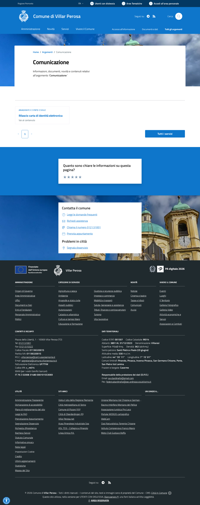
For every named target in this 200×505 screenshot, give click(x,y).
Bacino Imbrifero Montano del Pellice (119, 404)
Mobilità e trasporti (103, 300)
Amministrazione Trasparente (29, 400)
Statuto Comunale (24, 437)
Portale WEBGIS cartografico (115, 414)
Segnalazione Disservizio (27, 423)
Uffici (17, 300)
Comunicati (136, 305)
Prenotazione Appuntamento (29, 419)
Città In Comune (159, 493)
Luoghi (163, 295)
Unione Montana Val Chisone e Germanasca (122, 400)
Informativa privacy (24, 442)
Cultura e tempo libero (69, 319)
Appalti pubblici (65, 305)
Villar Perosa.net (66, 419)
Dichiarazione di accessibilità (28, 404)
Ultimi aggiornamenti (25, 461)
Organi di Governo (24, 291)
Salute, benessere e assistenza (109, 305)
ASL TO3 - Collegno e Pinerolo (73, 428)
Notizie (134, 291)
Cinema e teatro (138, 295)
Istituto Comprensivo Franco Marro (118, 428)
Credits (18, 456)
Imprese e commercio (104, 295)
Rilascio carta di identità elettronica (41, 115)
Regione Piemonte (25, 3)
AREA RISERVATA (100, 500)
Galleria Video (166, 310)
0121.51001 (25, 343)
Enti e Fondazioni (23, 310)
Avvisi (133, 310)
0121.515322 (26, 346)
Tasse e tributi (137, 300)
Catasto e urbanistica (68, 314)
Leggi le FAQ (21, 414)
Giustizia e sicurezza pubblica (108, 291)
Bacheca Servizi (22, 433)
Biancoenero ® (111, 497)
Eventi (163, 291)
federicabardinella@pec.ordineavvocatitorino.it (128, 381)
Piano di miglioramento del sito (30, 409)
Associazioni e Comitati (171, 324)
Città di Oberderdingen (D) (70, 414)
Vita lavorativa (101, 319)
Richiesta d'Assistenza (26, 428)
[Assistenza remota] (170, 493)
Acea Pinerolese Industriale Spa (73, 423)
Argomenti (47, 52)
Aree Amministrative (25, 295)
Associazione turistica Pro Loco (116, 409)
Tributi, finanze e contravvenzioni (110, 310)
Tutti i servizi (165, 134)
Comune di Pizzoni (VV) (69, 409)
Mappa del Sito (22, 470)
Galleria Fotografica (169, 305)
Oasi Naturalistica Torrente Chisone (118, 423)
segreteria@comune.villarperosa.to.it (39, 360)
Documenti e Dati (23, 305)
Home (36, 52)
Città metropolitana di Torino (72, 404)
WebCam (105, 419)
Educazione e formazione (70, 324)
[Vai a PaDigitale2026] (167, 268)
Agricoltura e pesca (67, 291)
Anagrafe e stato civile (32, 110)
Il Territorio (165, 300)
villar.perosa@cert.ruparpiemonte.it (38, 357)
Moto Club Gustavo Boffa (113, 433)
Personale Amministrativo (27, 314)
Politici (18, 319)
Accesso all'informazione (123, 29)
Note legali (20, 447)
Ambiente (63, 295)
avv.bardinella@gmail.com (121, 378)
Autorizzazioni (65, 310)
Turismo (97, 314)
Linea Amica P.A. (66, 433)
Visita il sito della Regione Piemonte (75, 400)
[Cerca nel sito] (178, 16)
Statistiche (20, 465)
